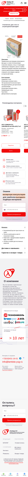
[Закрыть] (26, 7)
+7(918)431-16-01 (10, 358)
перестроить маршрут (7, 370)
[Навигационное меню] (25, 3)
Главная (7, 18)
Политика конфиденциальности (11, 462)
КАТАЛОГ (5, 443)
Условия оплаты (19, 443)
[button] (22, 3)
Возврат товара (19, 453)
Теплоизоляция (18, 18)
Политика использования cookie (16, 463)
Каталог (12, 18)
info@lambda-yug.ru (12, 362)
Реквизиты (6, 453)
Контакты (5, 450)
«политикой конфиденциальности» (14, 219)
